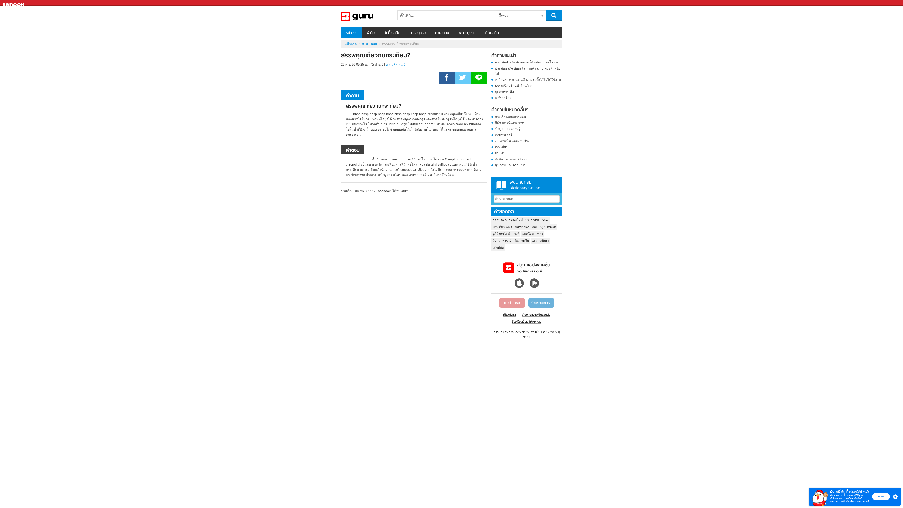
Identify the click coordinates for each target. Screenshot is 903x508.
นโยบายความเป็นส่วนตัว (841, 501)
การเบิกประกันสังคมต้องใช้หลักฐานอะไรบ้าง (527, 62)
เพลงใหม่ (528, 234)
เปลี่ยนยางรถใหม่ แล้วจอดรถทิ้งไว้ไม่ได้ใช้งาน (528, 80)
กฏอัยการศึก (547, 227)
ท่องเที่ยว (501, 147)
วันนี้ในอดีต (392, 33)
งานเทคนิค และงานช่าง (512, 141)
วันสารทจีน (521, 240)
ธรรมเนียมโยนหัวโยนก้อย (513, 85)
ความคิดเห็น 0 (395, 64)
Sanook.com (14, 3)
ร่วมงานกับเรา (541, 303)
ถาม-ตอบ (442, 33)
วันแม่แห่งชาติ (502, 240)
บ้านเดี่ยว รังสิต (502, 227)
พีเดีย (371, 33)
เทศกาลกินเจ (540, 240)
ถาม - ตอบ (369, 44)
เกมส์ (515, 234)
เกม (534, 227)
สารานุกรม (418, 33)
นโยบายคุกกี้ (863, 501)
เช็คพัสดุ (498, 247)
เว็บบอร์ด (492, 33)
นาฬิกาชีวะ (503, 98)
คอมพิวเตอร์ (503, 135)
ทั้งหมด (504, 16)
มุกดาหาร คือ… (506, 92)
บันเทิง (499, 153)
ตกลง (881, 496)
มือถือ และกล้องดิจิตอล (511, 159)
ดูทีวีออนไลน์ (501, 234)
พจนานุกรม (467, 33)
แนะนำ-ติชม (512, 303)
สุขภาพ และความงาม (510, 165)
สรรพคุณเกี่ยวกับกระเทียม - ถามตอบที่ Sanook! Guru (365, 16)
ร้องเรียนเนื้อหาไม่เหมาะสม (526, 322)
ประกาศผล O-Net (537, 220)
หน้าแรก (351, 33)
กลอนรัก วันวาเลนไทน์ (508, 220)
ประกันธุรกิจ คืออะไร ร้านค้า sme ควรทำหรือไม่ (527, 71)
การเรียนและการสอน (510, 117)
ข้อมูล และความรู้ (507, 129)
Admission (522, 227)
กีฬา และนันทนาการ (510, 123)
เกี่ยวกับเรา (509, 315)
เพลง (539, 234)
